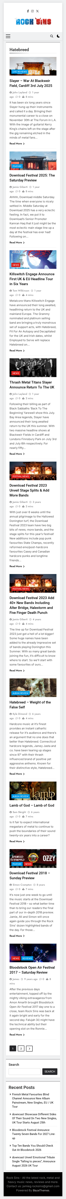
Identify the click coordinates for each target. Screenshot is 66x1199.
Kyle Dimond (20, 714)
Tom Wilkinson (21, 290)
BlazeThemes (41, 1190)
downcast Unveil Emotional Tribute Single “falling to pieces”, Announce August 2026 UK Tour (33, 1161)
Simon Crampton (22, 885)
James (16, 979)
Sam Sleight (19, 812)
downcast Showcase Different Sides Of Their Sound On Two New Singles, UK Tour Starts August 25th (34, 1118)
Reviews (27, 958)
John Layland (20, 92)
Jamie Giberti (20, 187)
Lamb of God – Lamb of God (32, 805)
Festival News (21, 476)
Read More (16, 143)
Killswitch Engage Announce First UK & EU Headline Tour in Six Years (32, 279)
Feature (17, 166)
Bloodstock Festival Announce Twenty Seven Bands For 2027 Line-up (33, 1134)
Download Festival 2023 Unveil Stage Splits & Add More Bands (29, 490)
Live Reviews (20, 71)
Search (14, 1064)
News (16, 265)
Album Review (20, 693)
